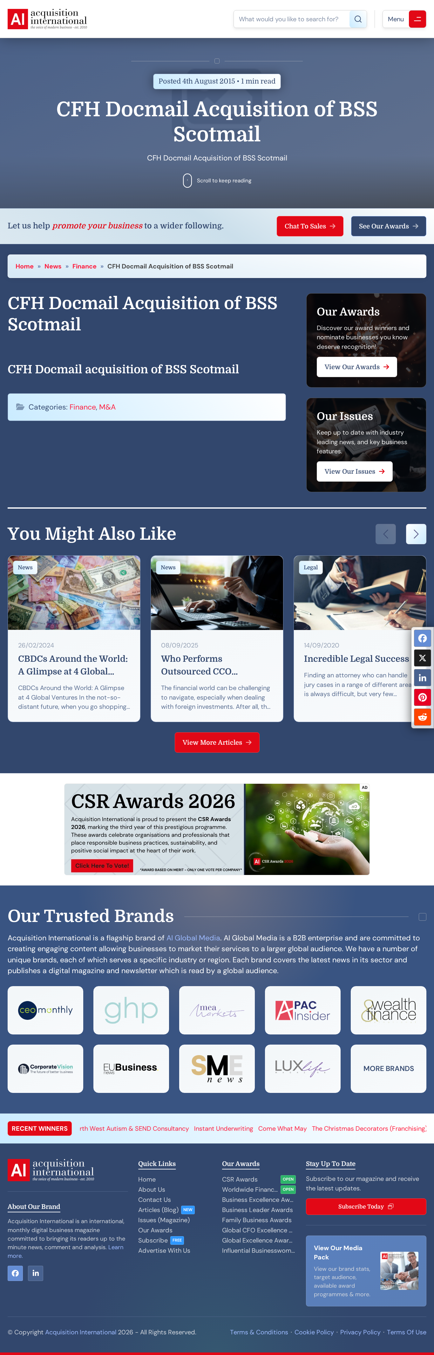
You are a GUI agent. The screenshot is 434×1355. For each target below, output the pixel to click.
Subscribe (153, 1240)
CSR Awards (240, 1179)
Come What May (215, 1128)
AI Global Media (193, 938)
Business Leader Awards (257, 1210)
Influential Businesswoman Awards (259, 1250)
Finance (84, 266)
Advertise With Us (164, 1250)
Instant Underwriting (156, 1128)
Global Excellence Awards (259, 1240)
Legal (311, 568)
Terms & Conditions (259, 1332)
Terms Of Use (406, 1332)
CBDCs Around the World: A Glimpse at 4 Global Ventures (73, 666)
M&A (107, 407)
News (53, 266)
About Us (151, 1189)
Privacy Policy (360, 1332)
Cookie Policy (314, 1332)
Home (25, 266)
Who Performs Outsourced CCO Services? (196, 666)
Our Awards (155, 1230)
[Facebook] (422, 638)
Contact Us (154, 1200)
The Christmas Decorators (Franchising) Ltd (308, 1128)
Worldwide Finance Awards (250, 1189)
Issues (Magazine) (164, 1220)
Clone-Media (396, 1128)
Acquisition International (80, 1332)
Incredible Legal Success (356, 659)
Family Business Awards (257, 1220)
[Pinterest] (422, 697)
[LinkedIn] (422, 677)
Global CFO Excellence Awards (259, 1230)
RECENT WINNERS (40, 1128)
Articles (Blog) (158, 1210)
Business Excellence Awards (259, 1200)
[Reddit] (422, 717)
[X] (422, 658)
